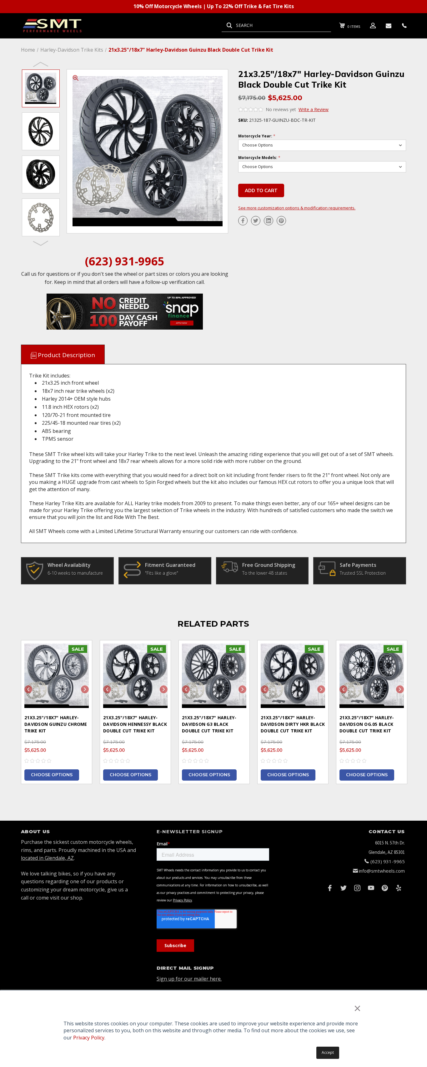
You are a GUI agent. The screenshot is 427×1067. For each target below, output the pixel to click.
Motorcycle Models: (259, 158)
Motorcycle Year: (256, 136)
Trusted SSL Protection (363, 573)
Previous (41, 64)
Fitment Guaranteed (170, 565)
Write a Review (314, 109)
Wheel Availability (69, 565)
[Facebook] (243, 220)
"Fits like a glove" (161, 573)
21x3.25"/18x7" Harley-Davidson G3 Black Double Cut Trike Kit (209, 724)
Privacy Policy (88, 1037)
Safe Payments (358, 565)
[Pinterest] (281, 220)
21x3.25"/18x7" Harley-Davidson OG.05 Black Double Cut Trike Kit (366, 724)
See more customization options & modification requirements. (296, 208)
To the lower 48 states (264, 573)
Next (41, 243)
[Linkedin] (268, 220)
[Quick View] (79, 653)
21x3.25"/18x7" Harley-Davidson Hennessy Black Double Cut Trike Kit (135, 724)
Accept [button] (328, 1052)
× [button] (357, 1008)
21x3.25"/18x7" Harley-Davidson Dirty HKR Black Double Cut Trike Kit (293, 724)
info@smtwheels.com (382, 871)
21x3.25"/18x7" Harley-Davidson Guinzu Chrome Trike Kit (55, 724)
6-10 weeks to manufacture (75, 573)
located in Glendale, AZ (47, 857)
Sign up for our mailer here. (189, 978)
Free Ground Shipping (268, 565)
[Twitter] (255, 220)
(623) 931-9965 (124, 261)
